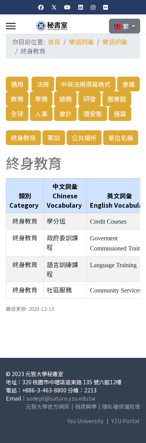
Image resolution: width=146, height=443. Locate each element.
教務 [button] (17, 98)
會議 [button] (128, 84)
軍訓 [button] (53, 137)
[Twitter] (54, 7)
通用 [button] (17, 84)
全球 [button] (17, 113)
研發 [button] (89, 98)
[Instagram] (93, 7)
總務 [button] (65, 98)
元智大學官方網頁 (47, 406)
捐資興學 (86, 406)
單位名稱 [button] (120, 137)
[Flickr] (105, 7)
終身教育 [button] (23, 137)
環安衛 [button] (92, 113)
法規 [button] (43, 84)
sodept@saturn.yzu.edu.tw (60, 398)
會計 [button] (65, 113)
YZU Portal (125, 421)
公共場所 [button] (84, 137)
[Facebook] (41, 7)
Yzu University (85, 421)
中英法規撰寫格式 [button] (86, 84)
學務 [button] (41, 98)
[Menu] (11, 26)
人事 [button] (41, 113)
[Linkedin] (80, 7)
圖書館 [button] (116, 98)
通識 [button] (120, 113)
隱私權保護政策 (121, 406)
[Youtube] (67, 7)
